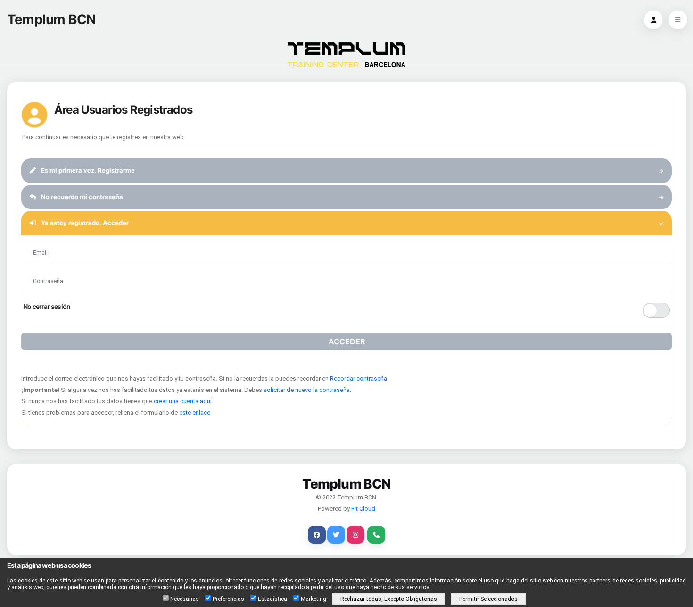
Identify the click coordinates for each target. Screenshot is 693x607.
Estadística (272, 599)
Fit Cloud (363, 508)
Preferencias (228, 599)
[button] (346, 310)
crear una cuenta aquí (183, 401)
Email (41, 241)
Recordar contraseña (358, 378)
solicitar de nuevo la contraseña (307, 389)
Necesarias (184, 599)
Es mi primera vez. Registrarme (87, 170)
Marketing (313, 599)
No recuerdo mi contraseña (81, 196)
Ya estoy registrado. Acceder (84, 222)
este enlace (194, 412)
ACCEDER (347, 341)
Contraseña (47, 269)
